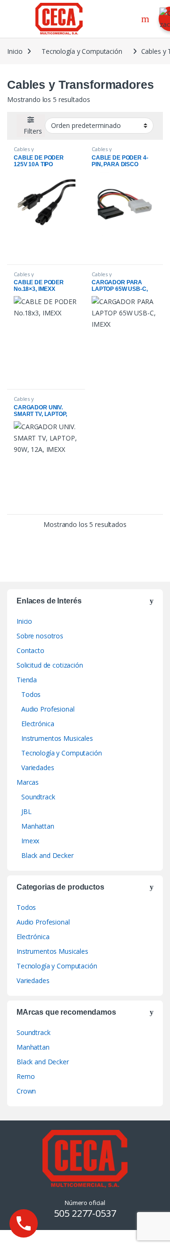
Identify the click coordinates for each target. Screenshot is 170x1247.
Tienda (27, 679)
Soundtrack (38, 796)
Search (146, 19)
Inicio (15, 51)
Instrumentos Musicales (57, 738)
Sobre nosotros (40, 635)
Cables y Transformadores (36, 151)
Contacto (30, 650)
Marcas (28, 782)
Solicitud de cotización (50, 665)
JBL (26, 811)
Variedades (37, 767)
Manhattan (37, 826)
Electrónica (37, 723)
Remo (25, 1076)
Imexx (30, 840)
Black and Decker (47, 855)
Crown (26, 1090)
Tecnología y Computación (82, 51)
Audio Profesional (48, 708)
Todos (31, 694)
